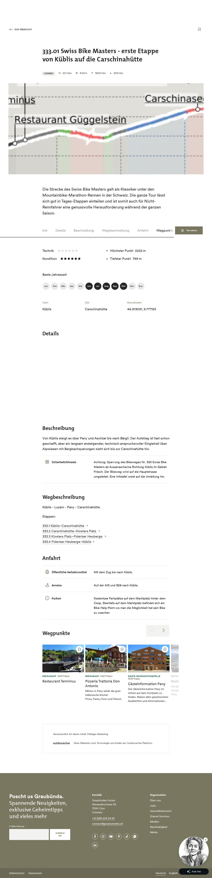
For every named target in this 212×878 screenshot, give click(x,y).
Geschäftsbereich (160, 811)
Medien (154, 821)
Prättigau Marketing (97, 734)
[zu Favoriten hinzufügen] (199, 29)
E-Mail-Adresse (16, 826)
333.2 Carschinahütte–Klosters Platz (69, 531)
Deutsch (161, 873)
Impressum (35, 873)
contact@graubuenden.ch (107, 823)
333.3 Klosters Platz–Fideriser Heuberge (72, 536)
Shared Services (159, 816)
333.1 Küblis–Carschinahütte (63, 526)
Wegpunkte (165, 230)
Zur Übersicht (23, 29)
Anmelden (60, 834)
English (173, 873)
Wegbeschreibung (115, 230)
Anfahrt (142, 230)
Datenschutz (17, 873)
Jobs (153, 805)
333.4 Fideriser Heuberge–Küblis (66, 542)
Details (60, 230)
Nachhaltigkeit (158, 827)
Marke (154, 832)
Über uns (155, 800)
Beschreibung (84, 230)
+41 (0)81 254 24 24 (103, 818)
